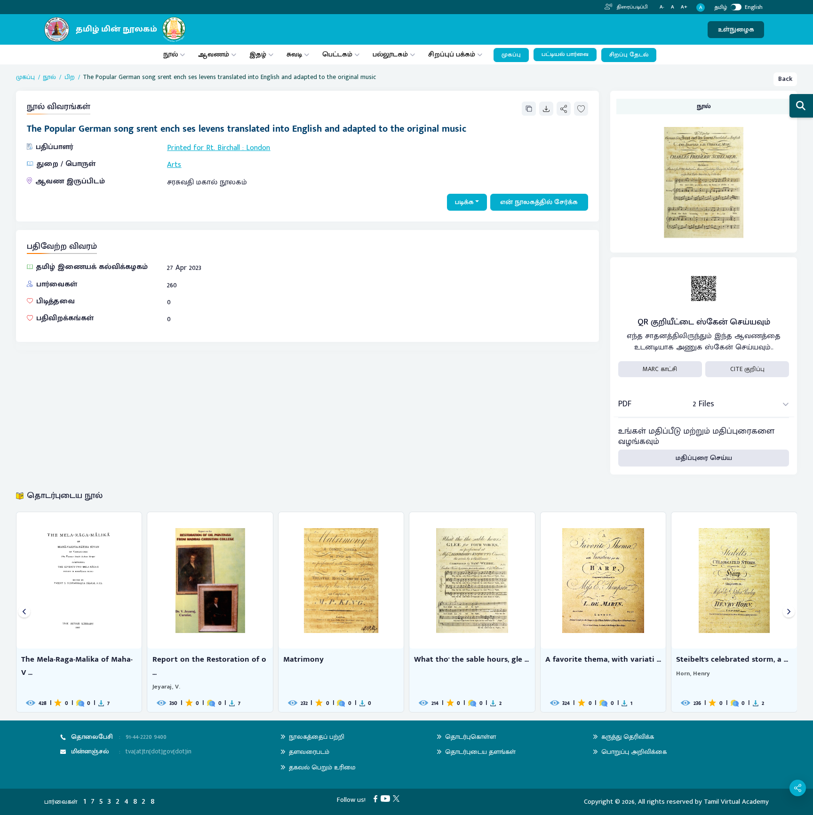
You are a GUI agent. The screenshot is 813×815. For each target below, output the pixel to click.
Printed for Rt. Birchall (203, 148)
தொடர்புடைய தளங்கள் (480, 752)
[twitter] (398, 798)
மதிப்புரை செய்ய (704, 458)
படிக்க (464, 202)
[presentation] (24, 612)
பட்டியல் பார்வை (565, 54)
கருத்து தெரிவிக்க (627, 737)
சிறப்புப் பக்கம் (451, 54)
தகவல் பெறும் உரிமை (322, 767)
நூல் (170, 54)
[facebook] (377, 798)
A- (662, 7)
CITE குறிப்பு (747, 369)
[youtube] (387, 798)
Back (785, 79)
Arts (174, 164)
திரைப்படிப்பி (631, 7)
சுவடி (294, 54)
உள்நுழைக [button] (736, 29)
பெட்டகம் (337, 54)
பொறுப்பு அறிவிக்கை (634, 752)
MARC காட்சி (660, 369)
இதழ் (257, 54)
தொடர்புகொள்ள (470, 737)
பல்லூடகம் (390, 54)
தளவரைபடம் (309, 752)
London (258, 148)
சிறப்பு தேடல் (628, 55)
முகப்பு (511, 55)
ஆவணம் (214, 54)
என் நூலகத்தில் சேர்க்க (539, 202)
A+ (684, 7)
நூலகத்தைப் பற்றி (316, 737)
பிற (69, 77)
